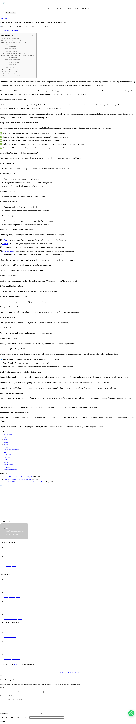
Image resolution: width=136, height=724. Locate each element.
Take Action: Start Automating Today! (14, 75)
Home (49, 8)
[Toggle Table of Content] (32, 36)
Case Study (68, 8)
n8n (5, 452)
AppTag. (17, 664)
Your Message (4, 713)
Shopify (6, 462)
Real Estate (7, 457)
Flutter (6, 444)
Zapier (5, 244)
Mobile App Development (11, 449)
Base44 (6, 437)
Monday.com (8, 251)
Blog (76, 8)
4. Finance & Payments (12, 49)
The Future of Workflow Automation (13, 73)
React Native (7, 454)
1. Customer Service (11, 44)
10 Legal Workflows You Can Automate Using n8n (18, 477)
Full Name (3, 688)
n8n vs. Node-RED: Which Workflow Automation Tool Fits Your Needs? (24, 482)
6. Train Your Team (11, 66)
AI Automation (8, 434)
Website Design (8, 464)
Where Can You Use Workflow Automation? (14, 43)
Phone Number (5, 696)
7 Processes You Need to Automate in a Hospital (17, 479)
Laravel (6, 447)
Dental (6, 442)
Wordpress (7, 467)
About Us (57, 8)
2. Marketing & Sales (11, 46)
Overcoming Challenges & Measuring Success (14, 69)
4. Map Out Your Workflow (13, 62)
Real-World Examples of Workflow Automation (15, 72)
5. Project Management (12, 51)
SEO (5, 460)
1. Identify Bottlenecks (12, 57)
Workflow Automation (11, 30)
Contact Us (85, 8)
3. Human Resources (11, 48)
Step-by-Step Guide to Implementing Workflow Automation (18, 55)
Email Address (4, 692)
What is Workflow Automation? (10, 38)
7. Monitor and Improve (12, 67)
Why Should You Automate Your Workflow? (14, 40)
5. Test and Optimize (11, 64)
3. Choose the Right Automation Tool (15, 60)
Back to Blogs (4, 18)
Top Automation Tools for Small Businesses (15, 53)
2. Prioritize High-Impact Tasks (13, 59)
